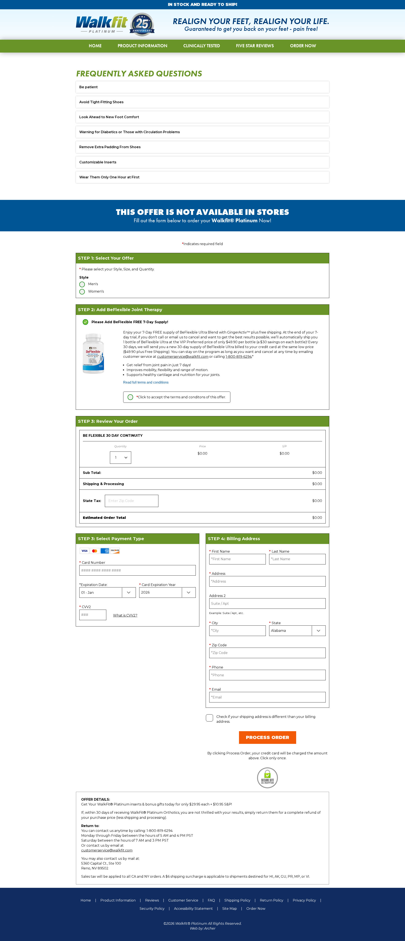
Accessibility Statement (193, 909)
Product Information (118, 900)
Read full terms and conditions (146, 382)
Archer (209, 928)
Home (86, 900)
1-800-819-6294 (239, 357)
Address (217, 574)
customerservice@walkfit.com (182, 357)
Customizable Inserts (97, 162)
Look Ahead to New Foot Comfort (109, 117)
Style (84, 277)
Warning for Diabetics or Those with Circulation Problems (129, 132)
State (275, 623)
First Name (219, 551)
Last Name (279, 551)
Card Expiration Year (157, 585)
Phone (216, 667)
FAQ (211, 900)
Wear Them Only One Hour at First (109, 177)
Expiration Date (93, 585)
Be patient (88, 87)
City (213, 623)
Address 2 (217, 596)
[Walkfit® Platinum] (115, 24)
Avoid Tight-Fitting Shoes (101, 102)
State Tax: (93, 501)
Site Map (229, 909)
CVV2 (85, 607)
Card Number (92, 563)
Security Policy (152, 909)
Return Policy (271, 900)
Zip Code (218, 645)
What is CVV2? (125, 615)
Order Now (255, 909)
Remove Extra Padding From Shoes (110, 147)
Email (215, 689)
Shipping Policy (237, 900)
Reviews (152, 900)
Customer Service (183, 900)
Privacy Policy (304, 900)
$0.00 (317, 473)
